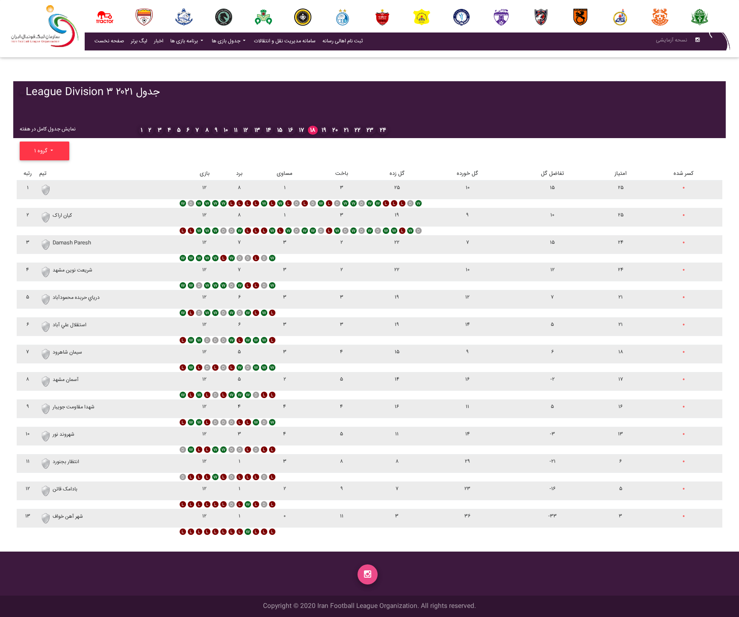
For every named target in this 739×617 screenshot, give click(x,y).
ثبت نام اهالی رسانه (344, 41)
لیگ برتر (139, 41)
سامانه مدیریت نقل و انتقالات (286, 41)
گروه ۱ (41, 151)
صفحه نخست (109, 41)
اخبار (160, 41)
